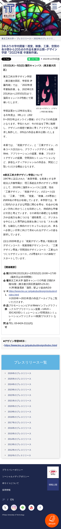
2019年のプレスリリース (19, 411)
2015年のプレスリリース (19, 433)
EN (12, 499)
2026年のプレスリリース (19, 373)
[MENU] (55, 6)
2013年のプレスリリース (19, 444)
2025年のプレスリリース (19, 379)
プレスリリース (24, 38)
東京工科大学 (7, 38)
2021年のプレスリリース (19, 400)
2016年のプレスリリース (19, 428)
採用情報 (6, 490)
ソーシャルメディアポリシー (15, 476)
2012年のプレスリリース (19, 450)
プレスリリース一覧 (30, 362)
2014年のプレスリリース (19, 439)
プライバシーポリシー (12, 470)
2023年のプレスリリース (19, 389)
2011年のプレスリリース (19, 455)
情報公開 (53, 484)
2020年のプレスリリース (19, 406)
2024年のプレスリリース (19, 384)
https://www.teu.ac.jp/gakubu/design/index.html (30, 345)
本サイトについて (10, 483)
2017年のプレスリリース (19, 422)
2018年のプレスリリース (19, 417)
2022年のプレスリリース (45, 38)
